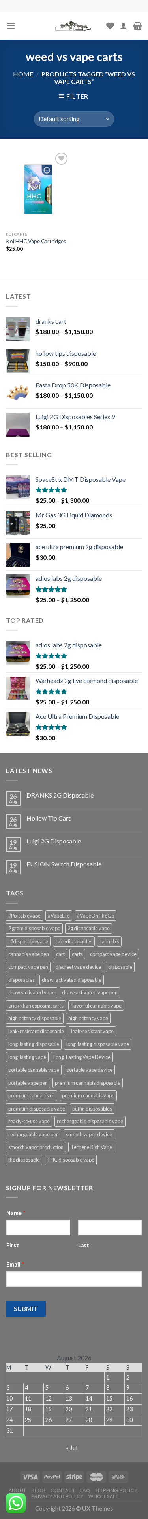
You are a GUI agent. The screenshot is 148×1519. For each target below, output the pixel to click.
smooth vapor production (36, 1147)
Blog (38, 1490)
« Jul (71, 1447)
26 (48, 1419)
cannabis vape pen (28, 954)
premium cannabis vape (88, 1095)
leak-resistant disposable (36, 1031)
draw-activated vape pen (90, 992)
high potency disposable (34, 1018)
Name (16, 1213)
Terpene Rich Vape (91, 1147)
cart (60, 954)
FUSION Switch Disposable (63, 864)
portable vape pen (28, 1083)
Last (83, 1245)
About (17, 1490)
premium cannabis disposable (87, 1083)
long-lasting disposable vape (97, 1044)
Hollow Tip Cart (48, 818)
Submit (26, 1308)
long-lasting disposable (33, 1044)
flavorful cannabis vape (96, 1005)
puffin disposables (92, 1108)
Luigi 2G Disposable (53, 841)
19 (48, 1409)
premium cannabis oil (31, 1095)
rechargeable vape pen (33, 1134)
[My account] (123, 25)
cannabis (109, 941)
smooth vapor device (89, 1134)
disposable (120, 967)
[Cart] (137, 25)
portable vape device (89, 1070)
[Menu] (10, 25)
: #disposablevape (28, 941)
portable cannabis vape (33, 1070)
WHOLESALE (103, 1496)
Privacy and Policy (57, 1496)
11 (28, 1398)
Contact (63, 1490)
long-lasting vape (27, 1057)
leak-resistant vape (92, 1031)
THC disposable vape (70, 1159)
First (12, 1245)
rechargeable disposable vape (90, 1121)
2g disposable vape (88, 928)
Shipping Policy (116, 1490)
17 (9, 1409)
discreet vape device (78, 967)
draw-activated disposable (71, 980)
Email (15, 1264)
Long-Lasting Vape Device (82, 1057)
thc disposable (24, 1159)
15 (109, 1398)
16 (129, 1398)
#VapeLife (59, 915)
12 (48, 1398)
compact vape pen (28, 967)
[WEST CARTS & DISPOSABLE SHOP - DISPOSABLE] (74, 26)
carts (77, 954)
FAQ (85, 1490)
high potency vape (88, 1018)
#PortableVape (24, 915)
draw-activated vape (31, 992)
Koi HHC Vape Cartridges (36, 241)
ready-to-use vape (29, 1121)
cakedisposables (73, 941)
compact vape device (113, 954)
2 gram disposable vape (34, 928)
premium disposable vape (36, 1108)
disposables (21, 980)
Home (23, 74)
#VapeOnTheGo (95, 915)
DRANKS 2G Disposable (60, 795)
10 (9, 1398)
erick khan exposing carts (36, 1005)
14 (89, 1398)
